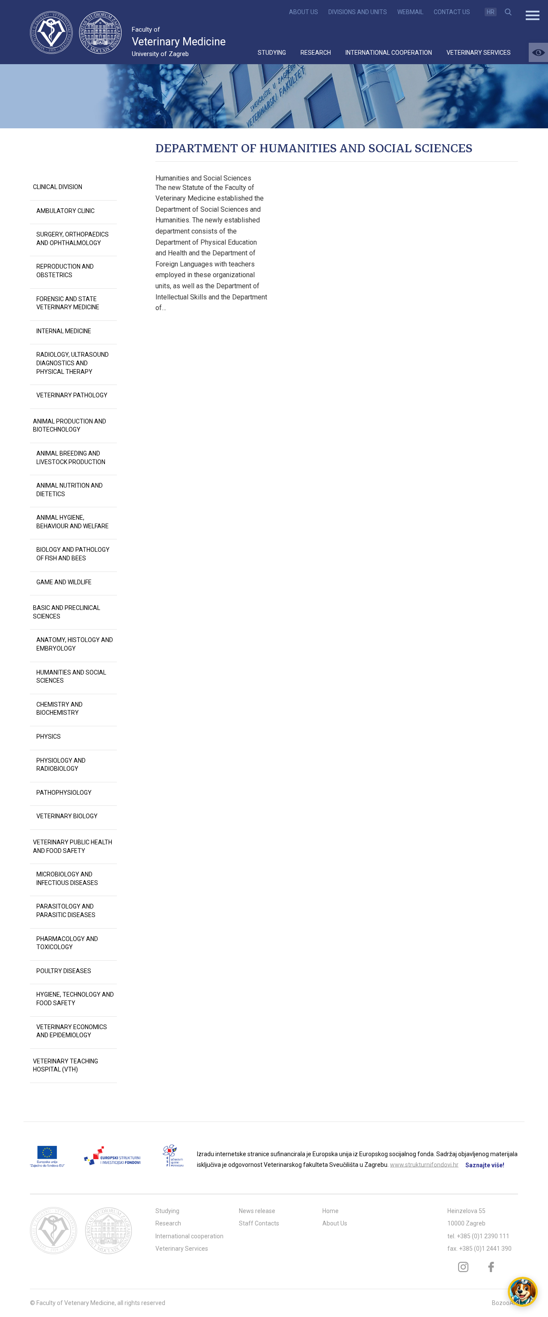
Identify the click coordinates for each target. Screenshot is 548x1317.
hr (490, 12)
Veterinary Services (479, 52)
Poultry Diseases (63, 971)
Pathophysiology (64, 792)
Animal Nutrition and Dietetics (69, 489)
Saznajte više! (484, 1165)
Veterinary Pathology (71, 395)
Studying (272, 52)
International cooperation (388, 52)
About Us (303, 12)
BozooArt (505, 1302)
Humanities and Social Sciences (203, 178)
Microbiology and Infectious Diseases (67, 878)
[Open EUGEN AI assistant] (523, 1292)
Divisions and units (357, 12)
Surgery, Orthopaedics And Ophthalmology (72, 238)
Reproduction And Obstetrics (65, 270)
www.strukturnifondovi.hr (424, 1164)
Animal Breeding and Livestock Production (70, 457)
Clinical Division (57, 186)
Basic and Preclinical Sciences (66, 612)
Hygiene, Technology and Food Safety (75, 998)
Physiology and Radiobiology (61, 764)
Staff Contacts (259, 1223)
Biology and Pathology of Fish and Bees (73, 554)
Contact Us (452, 12)
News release (257, 1210)
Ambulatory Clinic (65, 210)
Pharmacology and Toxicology (67, 943)
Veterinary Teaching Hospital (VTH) (65, 1065)
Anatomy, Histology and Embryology (74, 644)
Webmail (410, 12)
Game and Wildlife (64, 582)
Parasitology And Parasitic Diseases (65, 910)
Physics (48, 736)
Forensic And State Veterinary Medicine (67, 303)
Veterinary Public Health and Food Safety (72, 846)
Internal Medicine (63, 331)
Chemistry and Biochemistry (59, 708)
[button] (538, 52)
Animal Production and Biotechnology (69, 425)
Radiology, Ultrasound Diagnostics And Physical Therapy (72, 363)
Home (330, 1210)
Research (316, 52)
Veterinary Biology (67, 816)
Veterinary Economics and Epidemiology (71, 1031)
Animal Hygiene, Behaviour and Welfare (72, 522)
